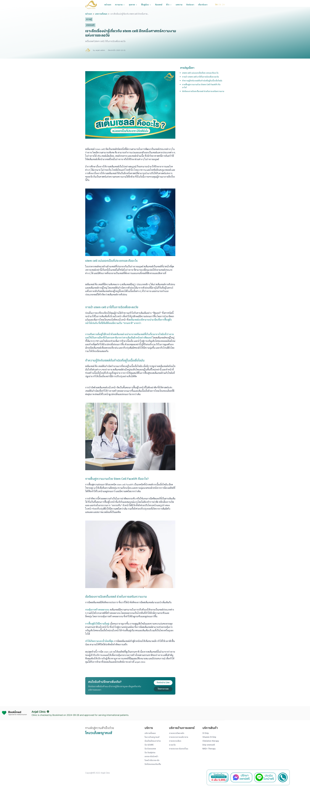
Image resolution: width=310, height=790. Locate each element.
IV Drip (205, 733)
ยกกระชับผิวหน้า (151, 756)
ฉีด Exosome (150, 748)
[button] (91, 5)
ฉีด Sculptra (150, 752)
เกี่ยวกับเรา (202, 4)
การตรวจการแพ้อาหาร (178, 737)
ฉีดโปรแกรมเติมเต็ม (153, 764)
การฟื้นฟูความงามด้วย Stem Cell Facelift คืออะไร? (201, 86)
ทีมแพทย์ (158, 4)
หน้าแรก (107, 4)
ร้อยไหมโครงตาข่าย (153, 741)
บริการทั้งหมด (150, 733)
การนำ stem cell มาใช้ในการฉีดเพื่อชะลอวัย (200, 77)
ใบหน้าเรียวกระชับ (152, 760)
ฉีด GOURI (149, 745)
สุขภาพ (132, 4)
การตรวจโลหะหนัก (176, 733)
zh (223, 4)
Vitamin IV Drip (209, 737)
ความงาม (119, 4)
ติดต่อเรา (190, 4)
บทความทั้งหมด (101, 14)
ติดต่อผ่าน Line (163, 682)
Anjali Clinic (39, 711)
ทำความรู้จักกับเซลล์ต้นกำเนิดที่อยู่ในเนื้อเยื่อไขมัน (202, 80)
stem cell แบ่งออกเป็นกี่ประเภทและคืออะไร (200, 73)
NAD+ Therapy (209, 748)
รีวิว (167, 4)
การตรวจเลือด (175, 741)
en (219, 4)
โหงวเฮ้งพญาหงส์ (152, 737)
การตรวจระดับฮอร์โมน (178, 748)
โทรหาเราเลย (163, 689)
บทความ (179, 4)
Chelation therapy (210, 741)
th (216, 4)
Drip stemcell (208, 745)
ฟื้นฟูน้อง (145, 4)
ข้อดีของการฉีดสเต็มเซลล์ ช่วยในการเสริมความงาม (203, 91)
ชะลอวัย (172, 745)
